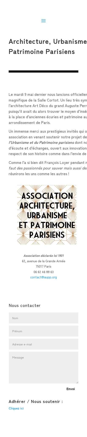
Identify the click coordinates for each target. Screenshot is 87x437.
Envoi (71, 388)
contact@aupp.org (43, 277)
